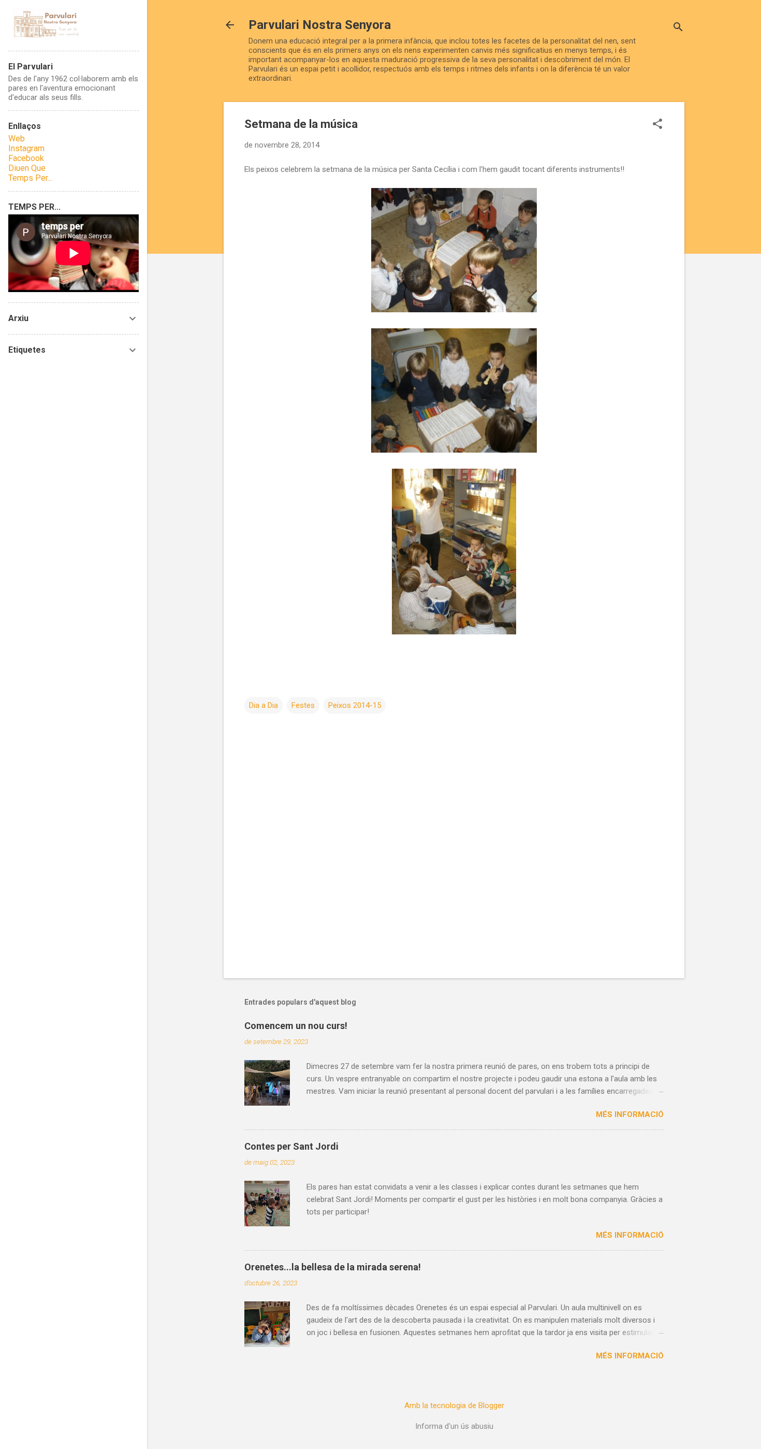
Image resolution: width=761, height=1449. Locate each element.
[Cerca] (678, 28)
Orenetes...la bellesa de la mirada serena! (332, 1267)
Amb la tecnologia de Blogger (454, 1405)
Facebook (26, 158)
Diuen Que (27, 168)
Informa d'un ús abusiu (454, 1426)
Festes (303, 705)
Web (16, 138)
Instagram (26, 148)
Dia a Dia (263, 705)
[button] (657, 125)
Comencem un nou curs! (295, 1025)
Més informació (630, 1114)
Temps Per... (30, 178)
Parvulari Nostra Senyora (319, 25)
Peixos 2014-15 (354, 705)
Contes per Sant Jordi (291, 1146)
